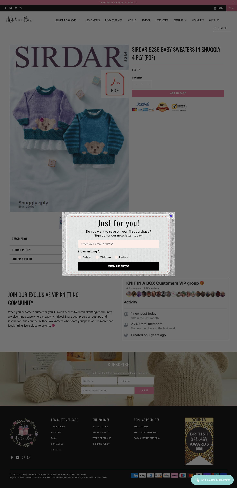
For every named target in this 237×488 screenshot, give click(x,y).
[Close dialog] (171, 216)
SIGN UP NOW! (118, 266)
